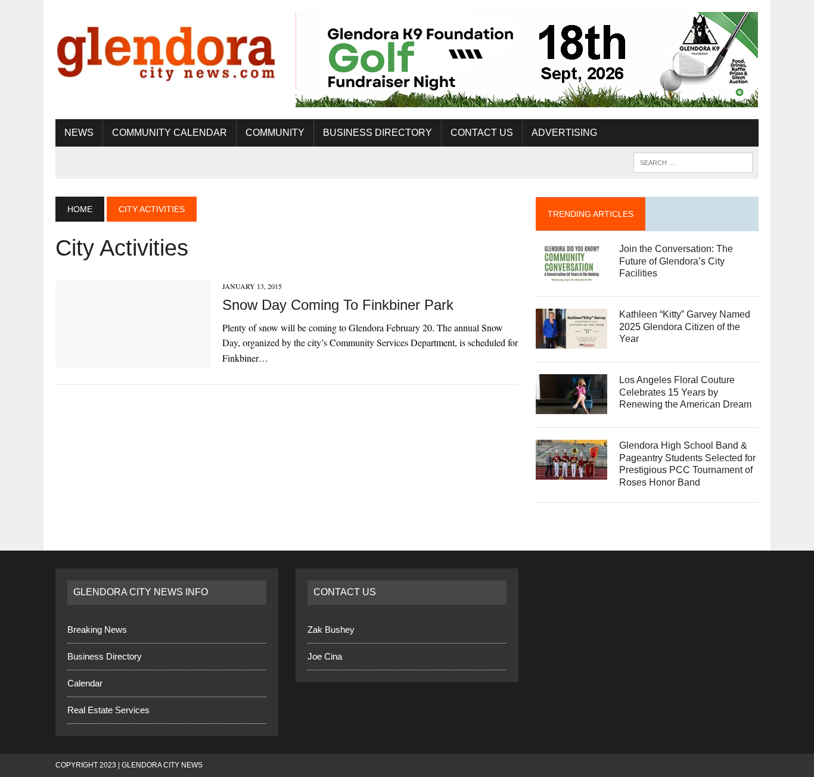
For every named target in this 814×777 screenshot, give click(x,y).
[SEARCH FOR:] (693, 162)
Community (275, 133)
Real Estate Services (108, 710)
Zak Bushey (331, 629)
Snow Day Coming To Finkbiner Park (337, 305)
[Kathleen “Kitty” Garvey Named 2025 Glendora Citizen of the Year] (571, 340)
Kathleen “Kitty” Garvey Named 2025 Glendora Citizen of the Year (684, 326)
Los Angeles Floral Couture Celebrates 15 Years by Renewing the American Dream (685, 392)
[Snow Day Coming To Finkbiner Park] (132, 360)
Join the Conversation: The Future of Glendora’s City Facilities (676, 261)
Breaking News (97, 629)
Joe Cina (324, 656)
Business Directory (377, 133)
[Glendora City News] (166, 49)
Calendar (84, 683)
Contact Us (482, 133)
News (79, 133)
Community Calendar (169, 133)
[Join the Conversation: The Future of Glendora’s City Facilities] (571, 275)
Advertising (564, 133)
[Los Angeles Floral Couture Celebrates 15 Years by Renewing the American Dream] (571, 406)
